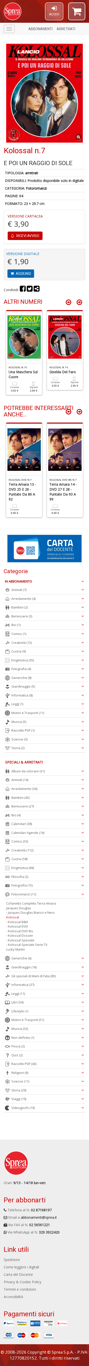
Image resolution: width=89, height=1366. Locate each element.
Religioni (19, 1072)
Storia (17, 748)
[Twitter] (30, 289)
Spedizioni (12, 1259)
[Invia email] (37, 289)
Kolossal (12, 917)
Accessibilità (13, 1296)
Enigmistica (22, 660)
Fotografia (21, 669)
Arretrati (66, 29)
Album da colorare (28, 771)
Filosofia (19, 876)
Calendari (21, 824)
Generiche (21, 677)
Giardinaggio (23, 686)
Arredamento (23, 598)
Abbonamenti (40, 29)
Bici (16, 625)
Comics (18, 633)
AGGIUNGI (23, 274)
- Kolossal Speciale (20, 940)
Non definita (22, 1037)
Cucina (18, 651)
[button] (76, 14)
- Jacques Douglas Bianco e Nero (30, 912)
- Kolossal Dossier (19, 935)
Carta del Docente (18, 1274)
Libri (17, 1002)
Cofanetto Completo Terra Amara (31, 903)
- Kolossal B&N (17, 922)
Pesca (18, 1046)
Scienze (19, 739)
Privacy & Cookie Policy (22, 1281)
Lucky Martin (15, 949)
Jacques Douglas (18, 908)
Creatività (21, 642)
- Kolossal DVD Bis (19, 931)
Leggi (17, 704)
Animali (18, 589)
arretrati (31, 173)
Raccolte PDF (23, 730)
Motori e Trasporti (27, 713)
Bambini (19, 607)
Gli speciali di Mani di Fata (33, 976)
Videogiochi (23, 1108)
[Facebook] (23, 289)
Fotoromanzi (36, 188)
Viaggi (18, 1099)
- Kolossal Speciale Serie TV (26, 944)
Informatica (22, 695)
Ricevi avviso (27, 236)
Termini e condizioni (20, 1289)
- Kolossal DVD (17, 926)
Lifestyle (19, 1011)
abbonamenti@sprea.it (39, 1217)
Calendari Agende (27, 832)
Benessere (21, 616)
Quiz (16, 1055)
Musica (18, 721)
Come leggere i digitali (21, 1267)
